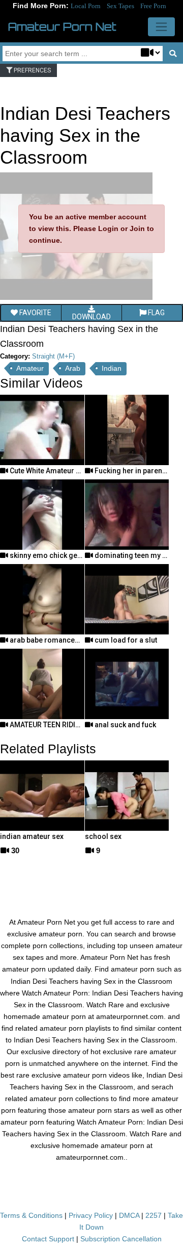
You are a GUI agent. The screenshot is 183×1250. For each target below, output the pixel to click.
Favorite (34, 313)
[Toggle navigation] (161, 26)
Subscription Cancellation (121, 1239)
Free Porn (153, 6)
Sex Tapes (120, 6)
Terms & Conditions (31, 1215)
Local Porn (86, 6)
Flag (155, 313)
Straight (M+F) (53, 356)
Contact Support (48, 1239)
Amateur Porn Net (62, 26)
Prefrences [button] (31, 70)
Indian (111, 368)
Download (91, 317)
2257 (153, 1215)
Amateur (30, 368)
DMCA (129, 1215)
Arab (72, 368)
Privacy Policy (91, 1215)
